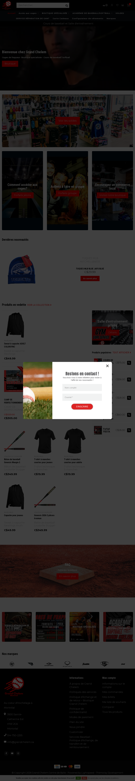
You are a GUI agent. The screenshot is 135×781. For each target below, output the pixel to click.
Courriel (69, 397)
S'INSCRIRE (82, 407)
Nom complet (70, 388)
